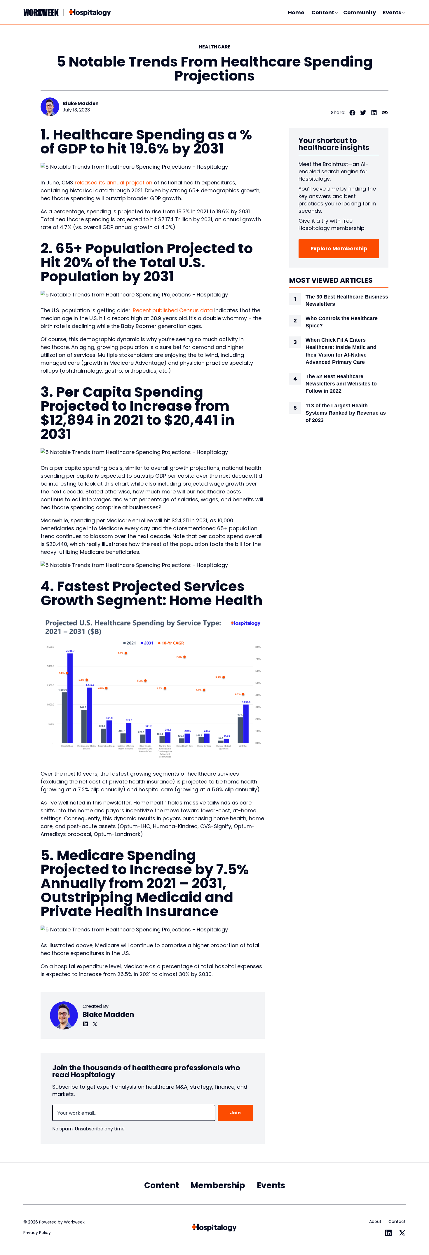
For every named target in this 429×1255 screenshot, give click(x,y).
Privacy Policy (37, 1232)
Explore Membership (339, 248)
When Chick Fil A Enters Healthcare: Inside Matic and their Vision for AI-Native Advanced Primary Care (341, 351)
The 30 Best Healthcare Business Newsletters (347, 300)
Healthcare (215, 46)
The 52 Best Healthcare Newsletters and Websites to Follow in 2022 (341, 383)
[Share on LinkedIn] (374, 112)
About (375, 1221)
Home (296, 12)
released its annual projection (113, 182)
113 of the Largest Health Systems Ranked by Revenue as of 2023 (346, 413)
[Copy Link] (384, 112)
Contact (397, 1221)
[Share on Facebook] (352, 112)
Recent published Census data (173, 310)
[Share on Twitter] (363, 112)
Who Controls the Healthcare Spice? (342, 322)
